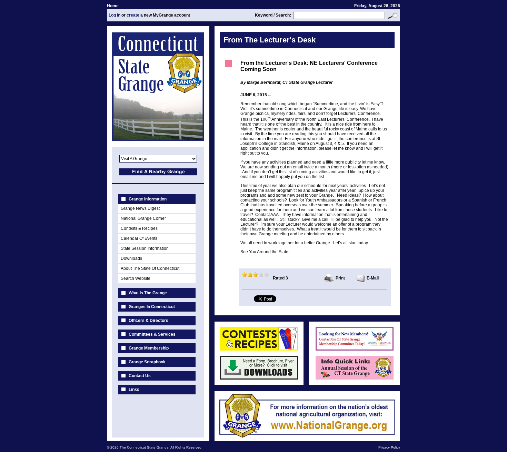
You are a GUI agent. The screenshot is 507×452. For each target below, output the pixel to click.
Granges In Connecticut (152, 306)
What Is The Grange (148, 293)
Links (134, 389)
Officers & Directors (148, 320)
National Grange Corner (143, 218)
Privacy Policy (389, 447)
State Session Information (145, 248)
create (133, 15)
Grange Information (148, 199)
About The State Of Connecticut (150, 268)
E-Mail (373, 278)
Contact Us (140, 375)
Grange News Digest (140, 208)
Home (113, 5)
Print (340, 278)
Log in (114, 15)
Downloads (131, 258)
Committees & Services (152, 334)
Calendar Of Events (139, 238)
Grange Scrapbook (147, 362)
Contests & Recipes (139, 228)
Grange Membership (149, 348)
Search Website (135, 278)
